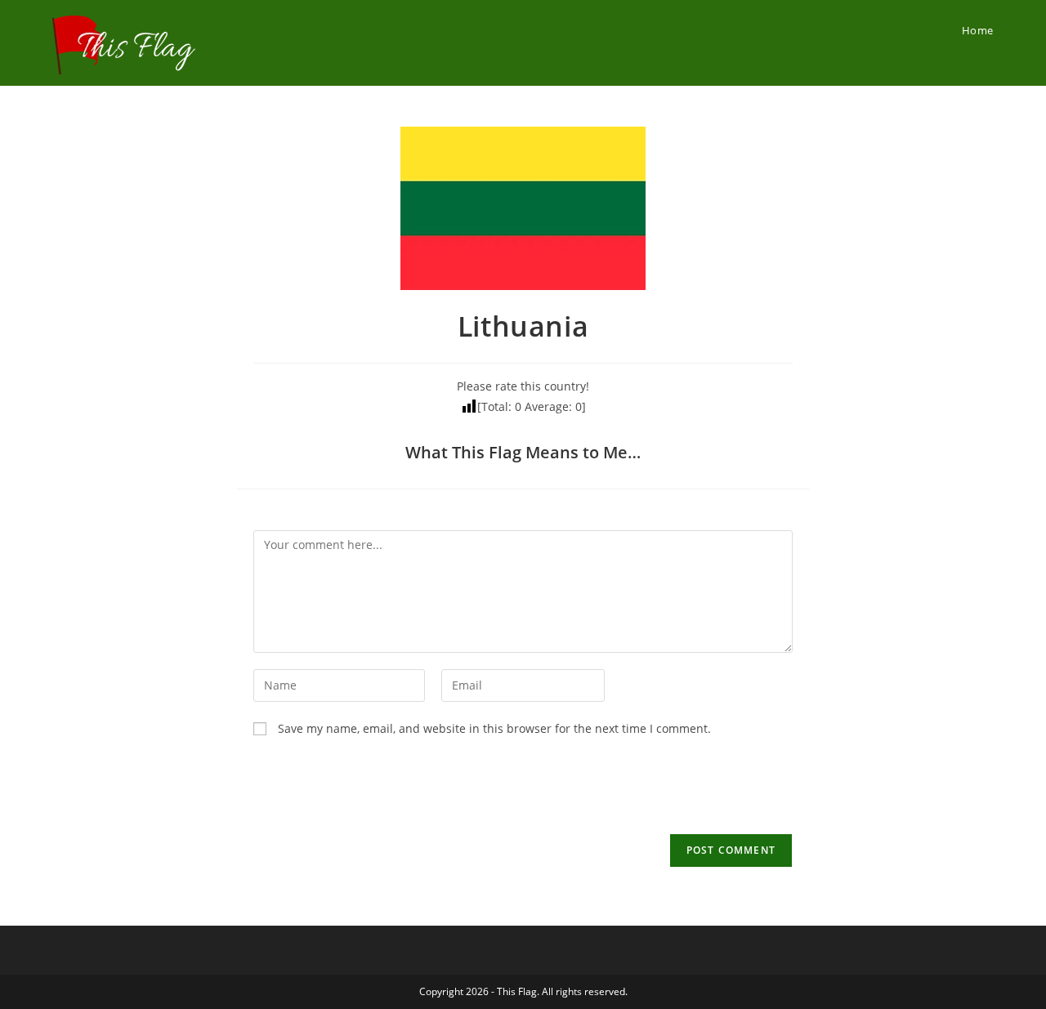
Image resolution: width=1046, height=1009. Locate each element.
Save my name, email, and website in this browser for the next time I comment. (494, 728)
